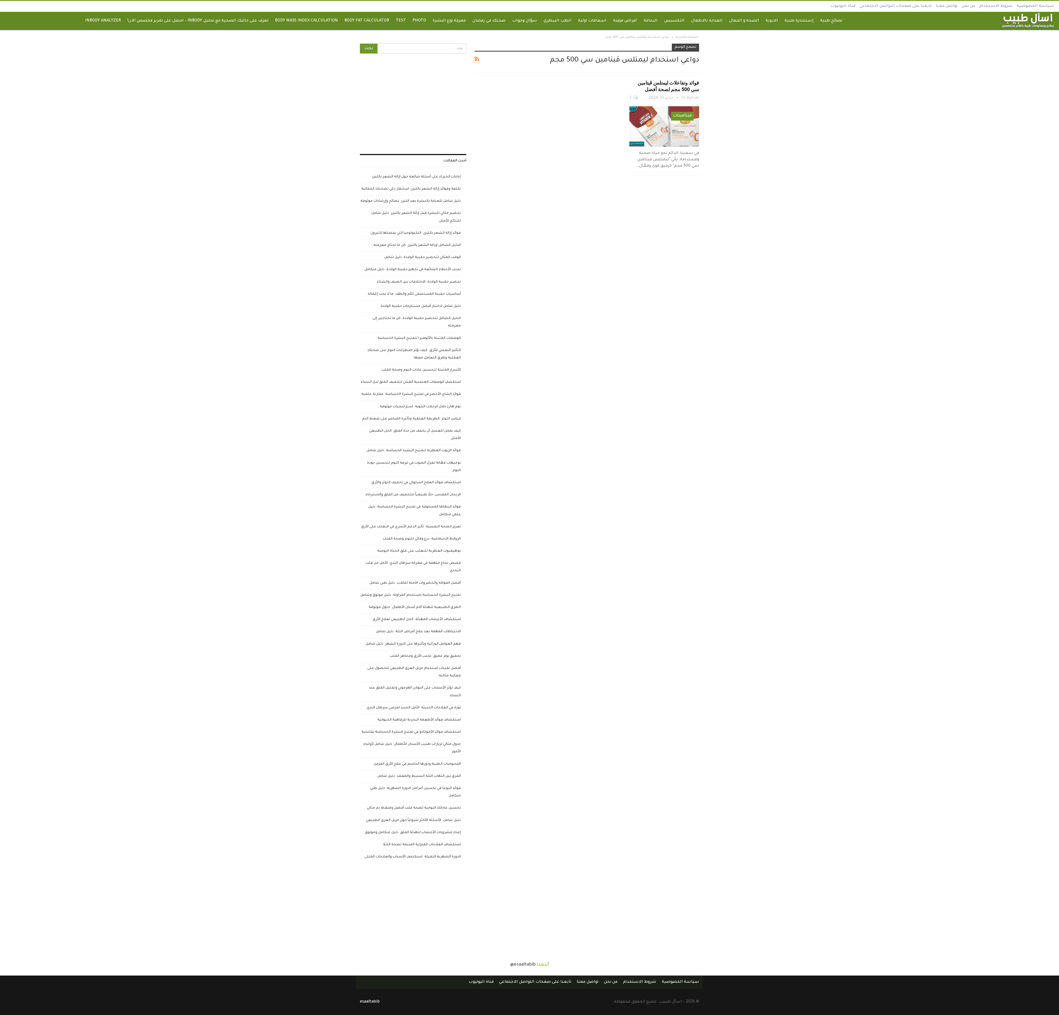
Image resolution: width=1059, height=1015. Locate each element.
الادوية (772, 21)
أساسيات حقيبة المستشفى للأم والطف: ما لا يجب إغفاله (414, 294)
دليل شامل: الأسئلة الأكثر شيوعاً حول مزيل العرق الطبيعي (413, 820)
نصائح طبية (831, 21)
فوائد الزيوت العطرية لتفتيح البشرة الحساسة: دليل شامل (414, 451)
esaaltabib (370, 1002)
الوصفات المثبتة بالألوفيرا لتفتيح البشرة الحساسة (419, 338)
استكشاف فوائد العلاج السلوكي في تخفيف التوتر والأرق (416, 483)
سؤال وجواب (524, 21)
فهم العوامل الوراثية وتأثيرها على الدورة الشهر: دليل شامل (413, 644)
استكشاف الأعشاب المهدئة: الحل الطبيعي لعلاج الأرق (417, 619)
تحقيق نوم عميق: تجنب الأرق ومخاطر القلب (425, 656)
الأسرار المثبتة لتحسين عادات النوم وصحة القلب (421, 370)
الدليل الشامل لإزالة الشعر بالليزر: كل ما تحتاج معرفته (417, 245)
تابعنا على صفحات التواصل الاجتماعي (896, 6)
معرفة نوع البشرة (449, 21)
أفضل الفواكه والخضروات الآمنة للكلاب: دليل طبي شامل (415, 583)
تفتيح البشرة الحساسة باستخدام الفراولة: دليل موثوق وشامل (410, 595)
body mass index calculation (306, 21)
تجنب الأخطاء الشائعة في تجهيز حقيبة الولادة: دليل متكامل (412, 270)
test (401, 21)
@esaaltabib (523, 964)
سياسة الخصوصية (1035, 6)
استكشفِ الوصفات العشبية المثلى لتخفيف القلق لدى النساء (411, 382)
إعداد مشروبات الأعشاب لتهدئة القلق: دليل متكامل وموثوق (413, 833)
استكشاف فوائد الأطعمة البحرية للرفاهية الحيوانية (419, 720)
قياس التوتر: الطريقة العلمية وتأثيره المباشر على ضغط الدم (411, 419)
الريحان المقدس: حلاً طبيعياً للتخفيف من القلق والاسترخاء (413, 495)
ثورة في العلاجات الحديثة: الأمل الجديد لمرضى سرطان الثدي (414, 708)
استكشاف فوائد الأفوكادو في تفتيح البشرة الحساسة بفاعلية (411, 732)
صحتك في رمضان (489, 21)
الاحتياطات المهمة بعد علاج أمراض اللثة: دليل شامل (418, 632)
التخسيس (674, 21)
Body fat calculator (366, 21)
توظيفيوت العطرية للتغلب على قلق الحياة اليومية (419, 551)
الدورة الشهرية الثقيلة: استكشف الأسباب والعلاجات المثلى (413, 857)
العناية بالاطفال (707, 21)
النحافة (650, 21)
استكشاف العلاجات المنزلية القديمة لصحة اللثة (422, 845)
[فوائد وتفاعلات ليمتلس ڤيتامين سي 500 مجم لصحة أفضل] (664, 126)
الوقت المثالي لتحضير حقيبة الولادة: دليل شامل (422, 257)
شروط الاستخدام (996, 6)
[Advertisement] (413, 103)
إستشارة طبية (799, 21)
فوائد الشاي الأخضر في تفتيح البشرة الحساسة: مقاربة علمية (411, 394)
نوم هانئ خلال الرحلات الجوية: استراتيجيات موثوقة (420, 407)
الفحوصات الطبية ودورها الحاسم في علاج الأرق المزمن (417, 764)
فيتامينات (682, 116)
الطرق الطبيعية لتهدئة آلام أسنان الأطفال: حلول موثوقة (415, 607)
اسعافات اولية (592, 21)
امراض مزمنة (625, 21)
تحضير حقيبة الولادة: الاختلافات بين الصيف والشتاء (419, 282)
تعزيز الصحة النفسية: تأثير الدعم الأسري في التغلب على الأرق (411, 527)
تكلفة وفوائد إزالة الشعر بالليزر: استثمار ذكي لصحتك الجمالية (411, 189)
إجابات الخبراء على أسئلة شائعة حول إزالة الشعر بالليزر (416, 177)
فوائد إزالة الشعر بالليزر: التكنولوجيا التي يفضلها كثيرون (415, 233)
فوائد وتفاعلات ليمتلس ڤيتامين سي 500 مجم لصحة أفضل (668, 85)
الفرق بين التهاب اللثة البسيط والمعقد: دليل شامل (419, 776)
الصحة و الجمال (744, 21)
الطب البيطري (557, 21)
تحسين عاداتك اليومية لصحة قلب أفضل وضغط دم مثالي (414, 808)
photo (419, 21)
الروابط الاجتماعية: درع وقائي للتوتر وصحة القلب (422, 539)
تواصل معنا (947, 6)
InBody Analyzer (103, 21)
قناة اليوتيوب (842, 6)
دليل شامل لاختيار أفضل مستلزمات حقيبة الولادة (421, 306)
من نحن (968, 6)
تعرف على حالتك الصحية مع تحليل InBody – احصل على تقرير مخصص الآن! (197, 21)
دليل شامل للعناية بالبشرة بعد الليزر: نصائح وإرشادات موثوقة (410, 201)
